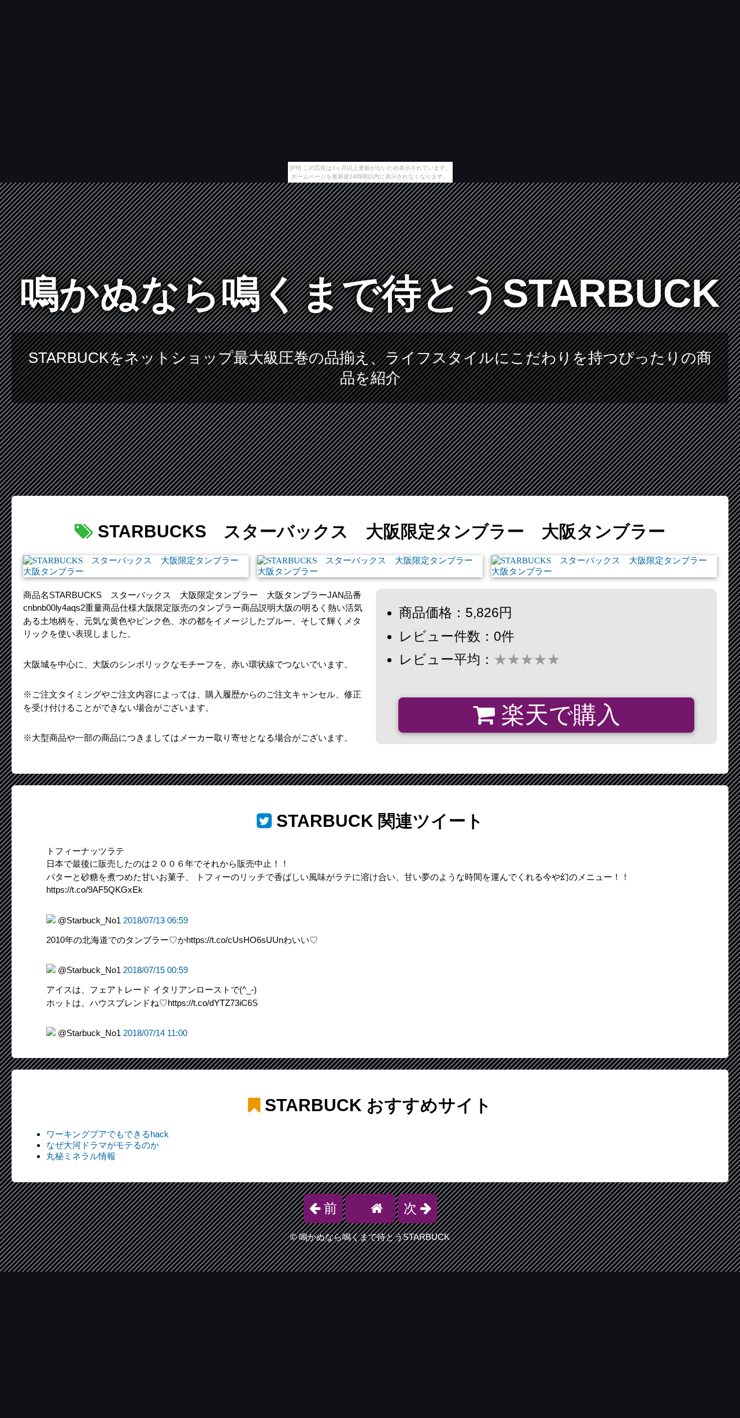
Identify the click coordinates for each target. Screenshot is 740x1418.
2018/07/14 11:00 (155, 1033)
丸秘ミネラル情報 (81, 1156)
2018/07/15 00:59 (155, 970)
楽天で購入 (557, 714)
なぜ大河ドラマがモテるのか (102, 1145)
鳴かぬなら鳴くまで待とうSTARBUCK (370, 293)
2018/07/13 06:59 (155, 920)
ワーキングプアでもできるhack (107, 1134)
